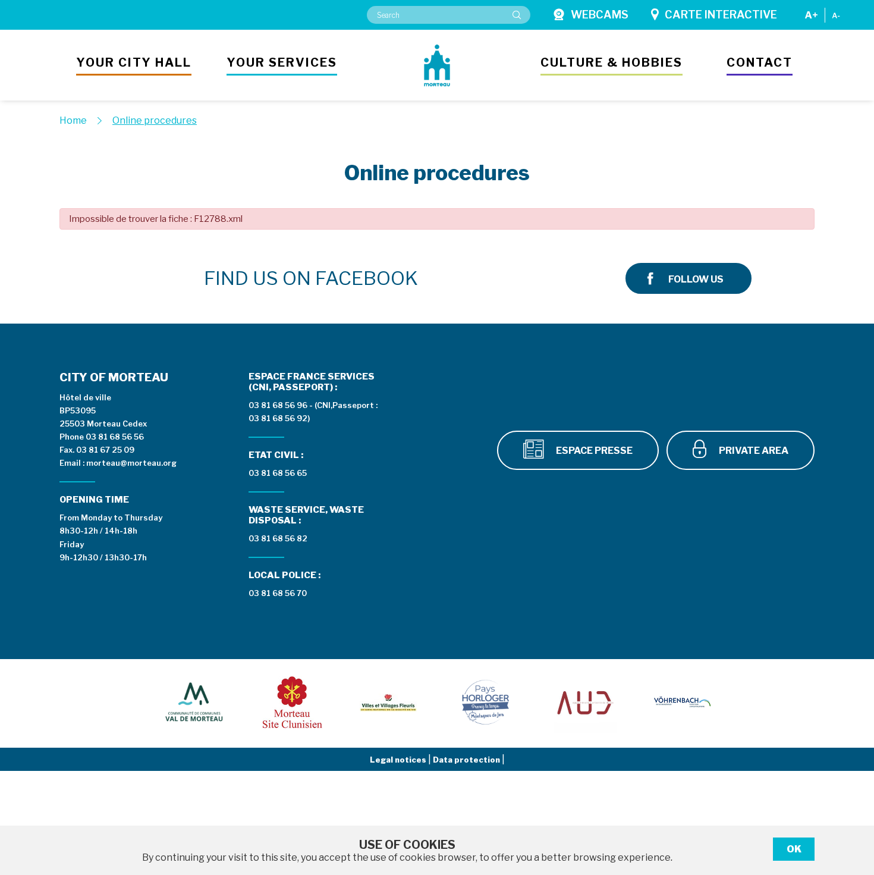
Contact (760, 62)
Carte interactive (721, 14)
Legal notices (399, 759)
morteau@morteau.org (131, 463)
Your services (282, 62)
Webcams (599, 14)
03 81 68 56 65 (278, 473)
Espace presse (593, 450)
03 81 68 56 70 (278, 593)
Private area (752, 450)
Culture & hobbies (611, 62)
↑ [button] (851, 804)
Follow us (696, 279)
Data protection (467, 759)
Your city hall (133, 62)
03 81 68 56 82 (278, 538)
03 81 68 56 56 (115, 436)
